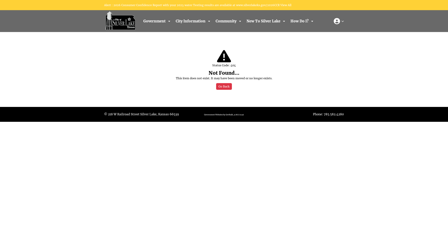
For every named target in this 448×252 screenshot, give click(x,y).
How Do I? (299, 21)
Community (226, 21)
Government (154, 21)
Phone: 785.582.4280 (328, 114)
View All (285, 5)
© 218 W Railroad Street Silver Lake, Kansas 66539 (141, 114)
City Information (191, 21)
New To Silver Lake (264, 21)
